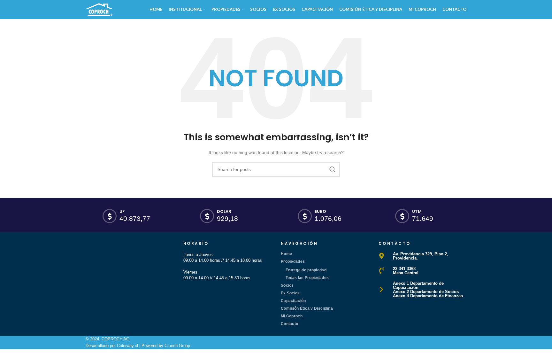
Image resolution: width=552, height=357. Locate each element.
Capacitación (293, 301)
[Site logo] (99, 9)
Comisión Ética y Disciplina (307, 308)
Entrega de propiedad (306, 270)
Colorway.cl (127, 345)
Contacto (289, 324)
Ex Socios (290, 293)
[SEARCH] (332, 169)
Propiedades (293, 261)
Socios (287, 285)
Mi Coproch (292, 316)
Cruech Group (177, 345)
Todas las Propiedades (307, 278)
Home (286, 254)
